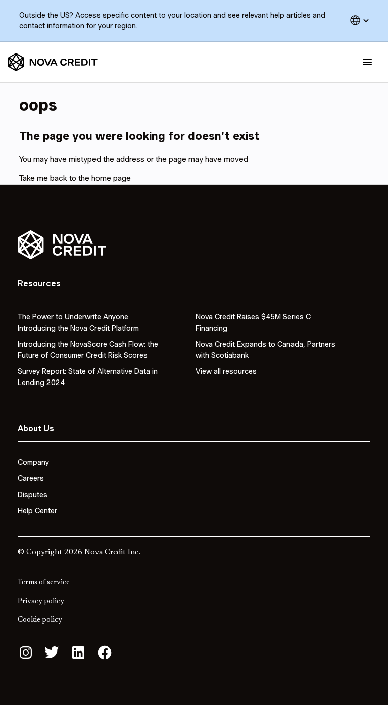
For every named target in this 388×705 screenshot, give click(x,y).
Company (33, 462)
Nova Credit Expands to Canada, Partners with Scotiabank (265, 349)
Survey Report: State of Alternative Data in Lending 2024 (88, 377)
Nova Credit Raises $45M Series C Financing (253, 322)
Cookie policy (40, 620)
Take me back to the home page (75, 178)
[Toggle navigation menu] (367, 62)
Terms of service (44, 582)
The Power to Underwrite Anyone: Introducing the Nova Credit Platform (78, 322)
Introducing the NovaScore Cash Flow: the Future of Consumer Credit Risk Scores (88, 349)
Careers (31, 478)
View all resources (226, 371)
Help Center (37, 511)
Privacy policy (41, 601)
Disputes (32, 495)
